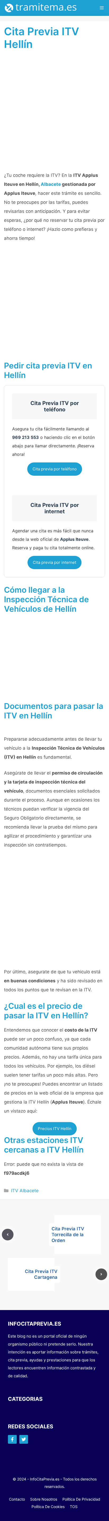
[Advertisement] (54, 114)
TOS (74, 1506)
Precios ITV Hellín (54, 1128)
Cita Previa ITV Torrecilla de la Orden (68, 1234)
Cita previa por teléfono (55, 468)
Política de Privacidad (81, 1499)
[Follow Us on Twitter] (23, 1439)
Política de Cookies (48, 1506)
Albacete (51, 184)
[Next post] (101, 1274)
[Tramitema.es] (43, 8)
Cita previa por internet (54, 562)
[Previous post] (7, 1234)
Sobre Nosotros (43, 1499)
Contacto (17, 1499)
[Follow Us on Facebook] (12, 1439)
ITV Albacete (25, 1190)
